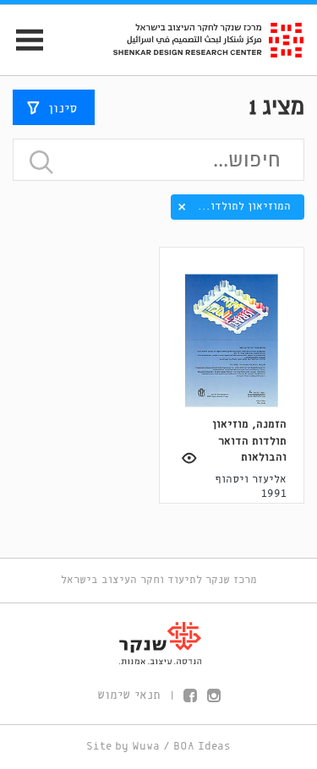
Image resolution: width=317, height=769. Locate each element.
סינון (62, 109)
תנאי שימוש (129, 695)
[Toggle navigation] (22, 40)
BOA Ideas (202, 746)
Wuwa (146, 746)
